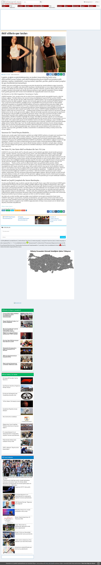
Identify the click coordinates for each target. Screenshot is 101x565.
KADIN (4, 74)
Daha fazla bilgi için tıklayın (88, 563)
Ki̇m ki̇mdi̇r (59, 6)
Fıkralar (3, 6)
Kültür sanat (75, 6)
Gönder (62, 237)
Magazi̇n (82, 6)
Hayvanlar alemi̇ (36, 6)
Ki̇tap (66, 6)
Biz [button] (97, 2)
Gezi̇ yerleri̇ (20, 6)
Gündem (27, 6)
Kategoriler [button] (88, 2)
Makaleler (91, 6)
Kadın (42, 6)
